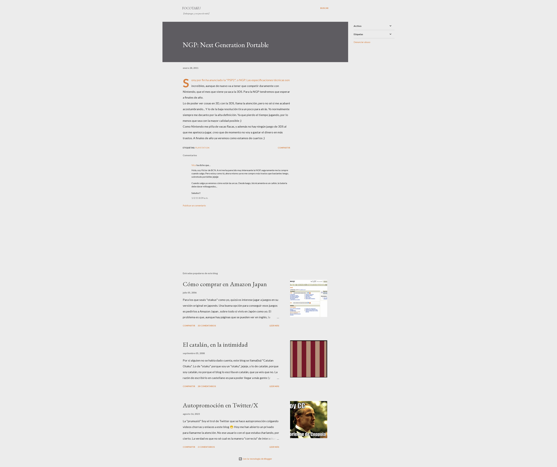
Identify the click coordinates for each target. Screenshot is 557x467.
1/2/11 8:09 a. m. (199, 197)
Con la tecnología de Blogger (257, 458)
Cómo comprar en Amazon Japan (225, 284)
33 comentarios (207, 325)
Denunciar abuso (362, 42)
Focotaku (191, 8)
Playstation (202, 147)
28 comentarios (207, 386)
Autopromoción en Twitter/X (220, 405)
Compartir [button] (284, 147)
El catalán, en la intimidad (215, 344)
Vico (193, 165)
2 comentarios (206, 447)
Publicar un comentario (194, 205)
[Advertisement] (232, 235)
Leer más (274, 325)
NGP (242, 80)
